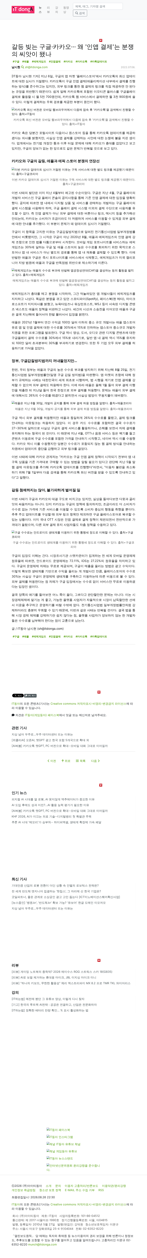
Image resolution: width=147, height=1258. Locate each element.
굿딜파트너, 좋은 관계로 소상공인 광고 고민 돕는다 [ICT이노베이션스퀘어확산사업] (66, 897)
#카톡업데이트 (98, 61)
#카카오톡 (81, 61)
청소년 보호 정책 (50, 1190)
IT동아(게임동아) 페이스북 (42, 715)
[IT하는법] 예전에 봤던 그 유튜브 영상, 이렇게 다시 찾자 (48, 999)
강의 (56, 10)
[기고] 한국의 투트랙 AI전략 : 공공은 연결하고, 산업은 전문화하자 (54, 1004)
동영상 (66, 10)
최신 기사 (19, 879)
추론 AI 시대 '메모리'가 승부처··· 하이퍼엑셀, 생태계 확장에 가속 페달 (56, 822)
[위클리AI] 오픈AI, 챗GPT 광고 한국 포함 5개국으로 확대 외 (50, 740)
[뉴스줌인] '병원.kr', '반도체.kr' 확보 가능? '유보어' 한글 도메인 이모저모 (59, 902)
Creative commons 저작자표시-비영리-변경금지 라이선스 (88, 703)
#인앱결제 (55, 61)
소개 (48, 1186)
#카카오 (68, 61)
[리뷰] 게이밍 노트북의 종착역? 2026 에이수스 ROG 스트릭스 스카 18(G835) (62, 971)
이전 (52, 761)
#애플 (25, 61)
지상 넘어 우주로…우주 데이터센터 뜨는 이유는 (42, 734)
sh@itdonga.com (36, 67)
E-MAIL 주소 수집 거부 (80, 1190)
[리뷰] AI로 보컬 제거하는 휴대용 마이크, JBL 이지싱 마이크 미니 (54, 977)
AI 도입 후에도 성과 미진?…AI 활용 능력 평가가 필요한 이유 (50, 805)
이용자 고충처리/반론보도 (81, 1186)
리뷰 (48, 10)
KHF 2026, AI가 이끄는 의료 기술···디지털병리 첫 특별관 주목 (51, 816)
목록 (82, 761)
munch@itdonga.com (42, 1244)
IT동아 (16, 703)
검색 (81, 13)
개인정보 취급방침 (23, 1190)
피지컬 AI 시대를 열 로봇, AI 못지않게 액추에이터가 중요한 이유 (53, 799)
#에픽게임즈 (39, 61)
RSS (101, 1190)
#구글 (16, 61)
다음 (94, 761)
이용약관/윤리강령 (114, 1186)
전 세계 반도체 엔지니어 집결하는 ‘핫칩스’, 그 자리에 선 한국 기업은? (56, 891)
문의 (58, 1186)
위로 (67, 761)
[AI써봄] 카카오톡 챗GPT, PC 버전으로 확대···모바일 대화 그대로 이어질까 (60, 746)
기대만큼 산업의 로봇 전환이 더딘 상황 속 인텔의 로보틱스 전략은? (55, 885)
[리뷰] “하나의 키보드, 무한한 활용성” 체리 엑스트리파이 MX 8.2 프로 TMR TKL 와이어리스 (71, 983)
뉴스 (40, 10)
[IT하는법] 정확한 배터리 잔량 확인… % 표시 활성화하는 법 (50, 1010)
